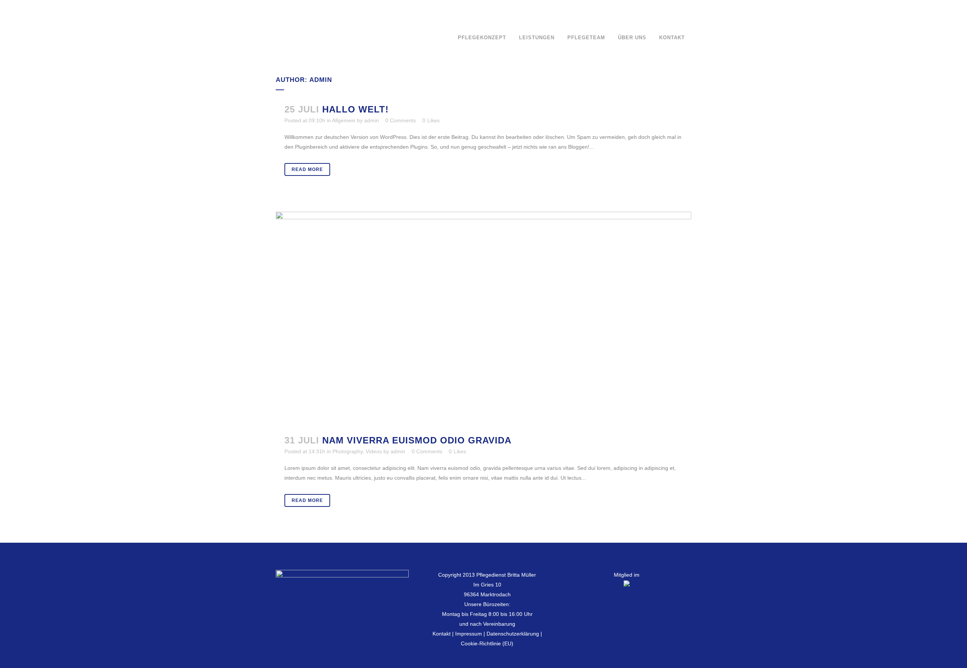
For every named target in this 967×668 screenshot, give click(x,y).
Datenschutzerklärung (513, 634)
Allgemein (343, 120)
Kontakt (442, 634)
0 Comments (400, 120)
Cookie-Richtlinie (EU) (487, 643)
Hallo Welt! (355, 109)
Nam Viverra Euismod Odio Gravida (416, 440)
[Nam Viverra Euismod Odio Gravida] (483, 318)
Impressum (468, 634)
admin (371, 120)
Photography (347, 451)
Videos (374, 451)
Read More (307, 169)
